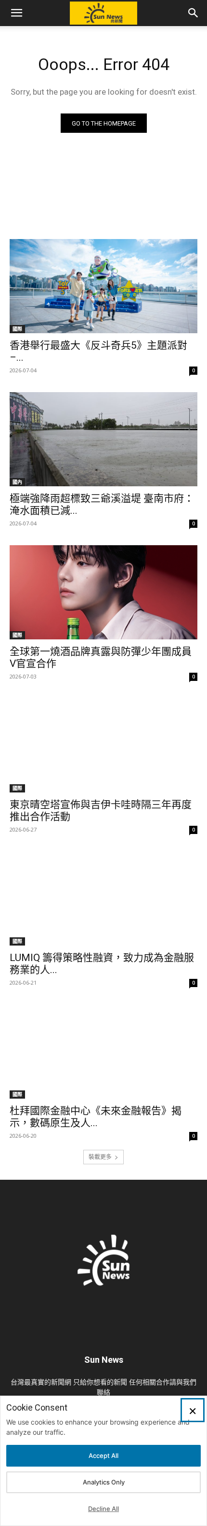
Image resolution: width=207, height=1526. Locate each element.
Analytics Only (104, 1482)
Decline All (103, 1508)
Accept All (103, 1455)
